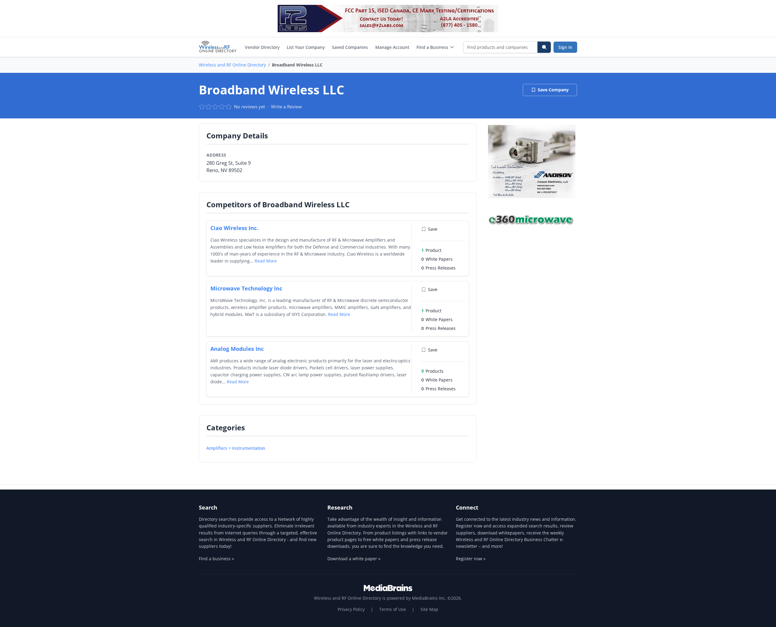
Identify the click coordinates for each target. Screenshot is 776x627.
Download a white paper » (353, 558)
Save (432, 229)
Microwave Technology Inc (246, 288)
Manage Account (392, 47)
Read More (266, 261)
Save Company (553, 90)
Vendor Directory (262, 47)
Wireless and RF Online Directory (232, 65)
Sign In (565, 47)
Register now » (471, 558)
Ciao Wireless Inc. (234, 228)
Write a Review (286, 106)
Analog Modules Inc (237, 348)
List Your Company (306, 47)
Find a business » (216, 558)
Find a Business (432, 47)
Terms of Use (392, 609)
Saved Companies (350, 47)
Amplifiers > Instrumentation (235, 448)
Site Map (429, 609)
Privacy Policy (351, 609)
